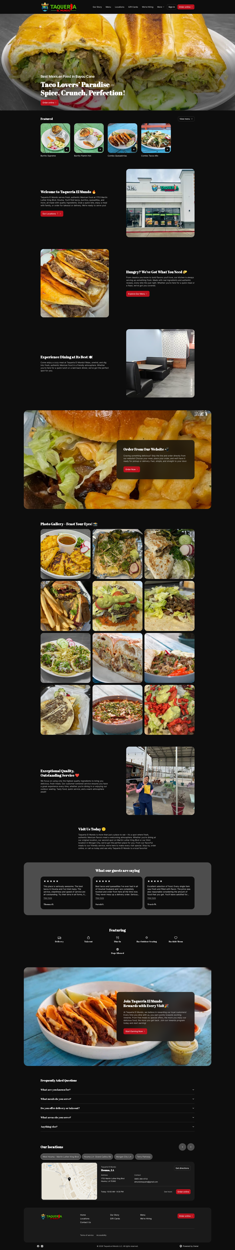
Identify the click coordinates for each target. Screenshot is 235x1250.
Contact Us (85, 1222)
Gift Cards (133, 7)
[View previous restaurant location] (182, 1147)
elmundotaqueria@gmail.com (146, 1182)
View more (48, 898)
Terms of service (87, 1235)
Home (83, 1215)
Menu (108, 7)
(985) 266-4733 (141, 1179)
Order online (183, 1191)
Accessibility (101, 1235)
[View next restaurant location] (191, 1147)
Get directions (182, 1168)
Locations (119, 7)
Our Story (97, 7)
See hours (168, 1192)
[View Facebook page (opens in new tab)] (38, 1246)
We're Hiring (147, 7)
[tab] (61, 1157)
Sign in (172, 7)
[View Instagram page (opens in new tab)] (42, 1246)
